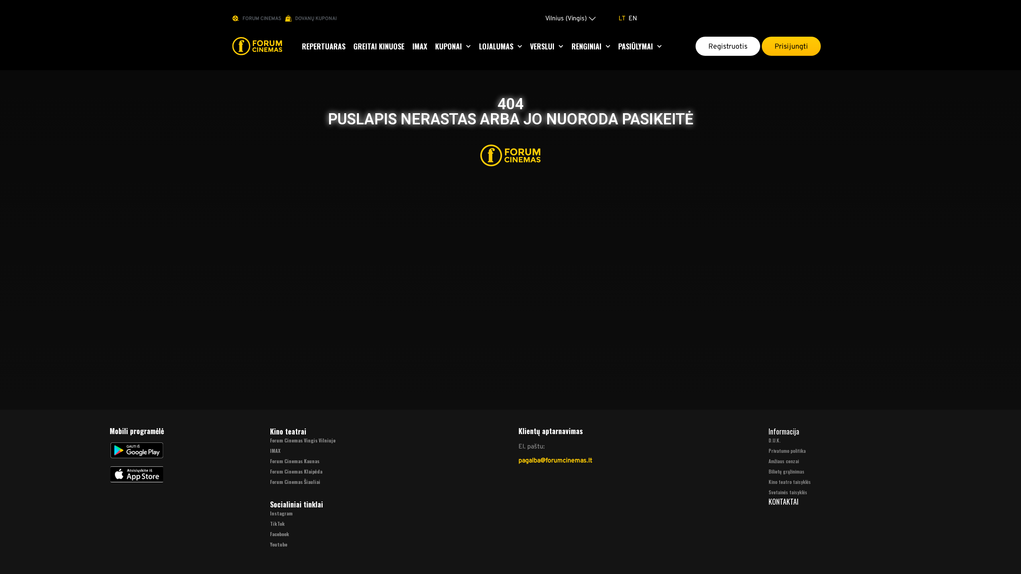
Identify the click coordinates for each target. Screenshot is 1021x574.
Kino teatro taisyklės (790, 481)
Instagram (281, 513)
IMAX (419, 46)
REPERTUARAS (323, 46)
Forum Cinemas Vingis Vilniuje (302, 440)
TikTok (277, 523)
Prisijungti (791, 46)
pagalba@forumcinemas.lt (555, 460)
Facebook (279, 534)
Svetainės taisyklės (788, 492)
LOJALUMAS (496, 46)
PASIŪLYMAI (635, 46)
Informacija (784, 431)
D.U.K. (775, 440)
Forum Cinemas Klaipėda (296, 471)
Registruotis (727, 46)
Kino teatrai (288, 431)
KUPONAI (448, 46)
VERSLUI (542, 46)
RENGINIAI (586, 46)
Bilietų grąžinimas (786, 471)
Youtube (278, 544)
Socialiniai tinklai (296, 504)
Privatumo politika (787, 450)
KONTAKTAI (783, 501)
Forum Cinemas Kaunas (294, 461)
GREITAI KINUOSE (378, 46)
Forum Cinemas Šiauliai (295, 481)
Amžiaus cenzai (784, 461)
